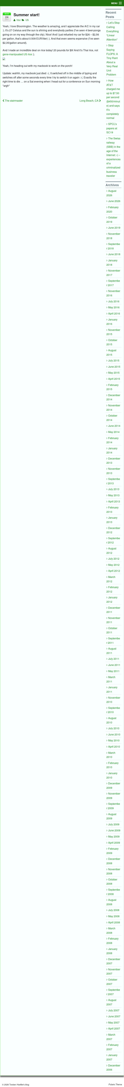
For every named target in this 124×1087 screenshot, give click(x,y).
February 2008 (112, 941)
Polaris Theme (115, 1084)
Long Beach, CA (89, 100)
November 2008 (113, 871)
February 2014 (112, 440)
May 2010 (113, 740)
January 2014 (111, 450)
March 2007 (110, 1037)
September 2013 (113, 481)
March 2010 (110, 755)
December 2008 (113, 861)
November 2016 (113, 293)
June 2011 (114, 665)
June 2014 (114, 426)
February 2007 (112, 1047)
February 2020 (112, 209)
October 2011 (111, 630)
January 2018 (111, 262)
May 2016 (113, 307)
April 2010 (114, 746)
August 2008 (111, 902)
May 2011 (113, 671)
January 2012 (111, 599)
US (27, 20)
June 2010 (114, 734)
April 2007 (114, 1028)
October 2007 (111, 982)
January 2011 (111, 689)
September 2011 (113, 640)
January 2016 (111, 322)
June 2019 (114, 227)
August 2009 (111, 816)
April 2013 (114, 501)
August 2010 (111, 720)
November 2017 (113, 273)
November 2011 (113, 620)
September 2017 (113, 283)
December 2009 (113, 785)
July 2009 (113, 824)
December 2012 (113, 530)
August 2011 (111, 651)
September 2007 (113, 992)
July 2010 (113, 728)
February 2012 (112, 589)
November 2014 (113, 407)
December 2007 (113, 961)
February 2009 (112, 851)
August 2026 (111, 193)
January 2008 (111, 951)
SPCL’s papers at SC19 (111, 128)
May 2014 (113, 432)
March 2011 (110, 679)
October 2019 (111, 219)
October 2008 (111, 882)
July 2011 (113, 659)
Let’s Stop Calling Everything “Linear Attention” (113, 31)
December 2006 (113, 1068)
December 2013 (113, 461)
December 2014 (113, 397)
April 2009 (114, 842)
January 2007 (111, 1057)
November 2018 (113, 236)
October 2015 (111, 342)
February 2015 (112, 387)
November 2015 (113, 332)
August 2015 (111, 352)
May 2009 (113, 836)
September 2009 (113, 806)
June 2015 (114, 366)
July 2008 (113, 910)
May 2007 (113, 1022)
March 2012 (110, 579)
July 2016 (113, 301)
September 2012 (113, 540)
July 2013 (113, 489)
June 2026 (114, 201)
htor (18, 20)
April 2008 (114, 922)
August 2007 (111, 1002)
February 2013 (112, 510)
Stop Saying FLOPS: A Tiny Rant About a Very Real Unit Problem (112, 59)
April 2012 (114, 571)
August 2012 (111, 550)
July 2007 (113, 1010)
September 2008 (113, 892)
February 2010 (112, 765)
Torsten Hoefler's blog (19, 1084)
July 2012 (113, 558)
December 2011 (113, 610)
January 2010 (111, 775)
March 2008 (110, 930)
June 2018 (114, 254)
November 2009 (113, 796)
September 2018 (113, 246)
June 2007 (114, 1016)
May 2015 (113, 372)
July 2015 (113, 360)
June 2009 (114, 830)
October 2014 (111, 418)
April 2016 (114, 313)
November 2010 (113, 700)
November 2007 (113, 971)
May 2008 (113, 916)
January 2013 (111, 520)
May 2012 (113, 565)
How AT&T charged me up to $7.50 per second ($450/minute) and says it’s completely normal (113, 99)
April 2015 (114, 379)
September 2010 (113, 710)
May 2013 (113, 495)
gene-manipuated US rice (17, 54)
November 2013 (113, 471)
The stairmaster (13, 100)
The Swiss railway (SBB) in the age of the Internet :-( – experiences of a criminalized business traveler (113, 157)
